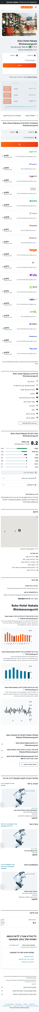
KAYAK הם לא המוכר (29, 987)
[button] (2, 2)
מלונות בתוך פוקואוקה (27, 962)
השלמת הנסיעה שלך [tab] (28, 945)
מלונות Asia (18, 1004)
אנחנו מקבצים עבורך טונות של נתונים (24, 991)
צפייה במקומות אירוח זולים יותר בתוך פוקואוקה (9, 825)
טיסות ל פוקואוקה (29, 956)
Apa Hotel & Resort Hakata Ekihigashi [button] (25, 810)
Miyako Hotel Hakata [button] (30, 891)
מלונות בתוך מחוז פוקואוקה (31, 1006)
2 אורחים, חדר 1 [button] (30, 60)
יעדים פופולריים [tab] (14, 945)
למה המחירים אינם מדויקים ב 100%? (24, 994)
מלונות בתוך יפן (9, 1004)
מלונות (24, 1004)
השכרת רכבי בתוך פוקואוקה (26, 959)
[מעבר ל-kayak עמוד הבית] (27, 7)
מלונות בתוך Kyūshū (18, 1006)
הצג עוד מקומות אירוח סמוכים (7, 784)
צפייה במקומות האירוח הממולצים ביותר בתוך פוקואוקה (8, 866)
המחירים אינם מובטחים (30, 981)
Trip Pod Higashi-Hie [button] (30, 851)
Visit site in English (12, 2)
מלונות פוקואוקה (7, 1006)
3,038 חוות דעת (16, 47)
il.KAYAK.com (32, 1004)
